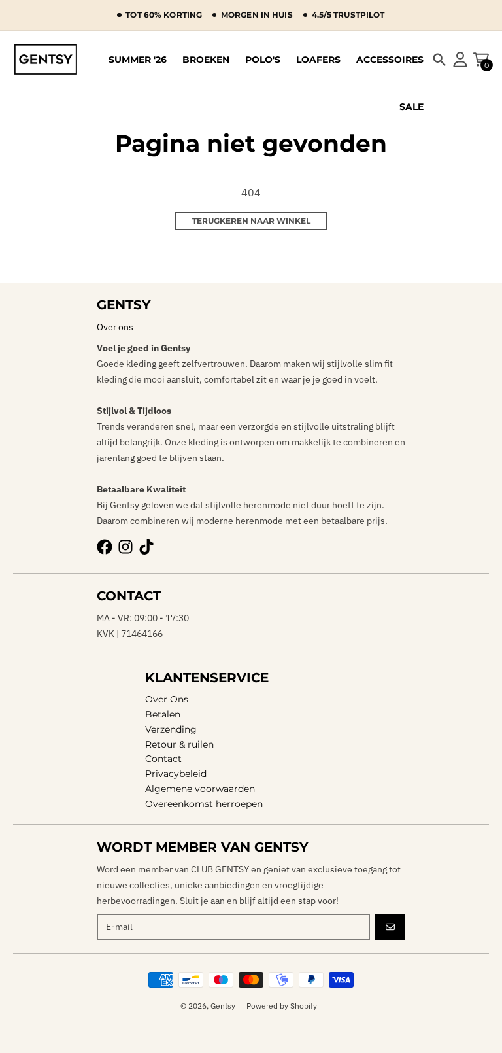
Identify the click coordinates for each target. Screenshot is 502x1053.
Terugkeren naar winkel (251, 221)
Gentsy (222, 1005)
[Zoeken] (439, 59)
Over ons (115, 327)
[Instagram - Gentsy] (125, 547)
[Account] (460, 59)
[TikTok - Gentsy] (146, 547)
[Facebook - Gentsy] (104, 547)
